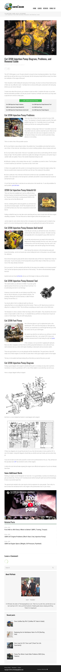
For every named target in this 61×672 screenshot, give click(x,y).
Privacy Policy (7, 667)
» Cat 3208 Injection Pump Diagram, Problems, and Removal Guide (22, 14)
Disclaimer (14, 667)
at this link (19, 276)
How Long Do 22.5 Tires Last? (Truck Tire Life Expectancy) (27, 644)
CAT (15, 462)
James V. (23, 65)
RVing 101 (52, 8)
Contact (19, 667)
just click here (15, 185)
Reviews (45, 8)
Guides (40, 8)
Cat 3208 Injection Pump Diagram (40, 110)
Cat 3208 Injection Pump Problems (14, 104)
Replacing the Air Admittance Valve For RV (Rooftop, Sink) (29, 633)
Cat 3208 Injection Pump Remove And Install (17, 110)
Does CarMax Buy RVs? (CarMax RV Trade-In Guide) (29, 621)
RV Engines (23, 13)
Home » (14, 13)
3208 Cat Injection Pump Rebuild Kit (15, 107)
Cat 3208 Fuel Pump (37, 107)
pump (53, 338)
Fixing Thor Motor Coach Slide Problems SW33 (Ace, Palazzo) (29, 655)
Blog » (17, 13)
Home (34, 8)
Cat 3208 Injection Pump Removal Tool (41, 104)
